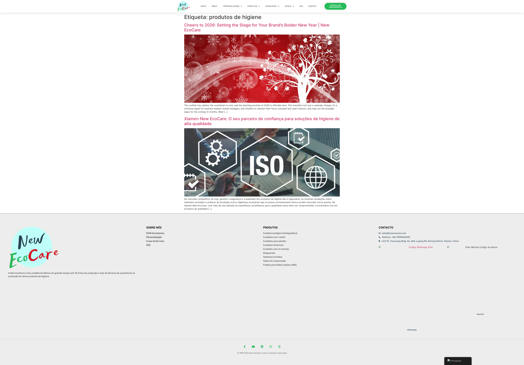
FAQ (301, 6)
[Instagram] (270, 346)
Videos (288, 6)
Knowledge (271, 6)
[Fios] (279, 346)
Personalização (231, 6)
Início (203, 6)
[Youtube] (253, 346)
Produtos (252, 6)
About (215, 6)
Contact (312, 6)
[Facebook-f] (244, 346)
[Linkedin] (262, 346)
